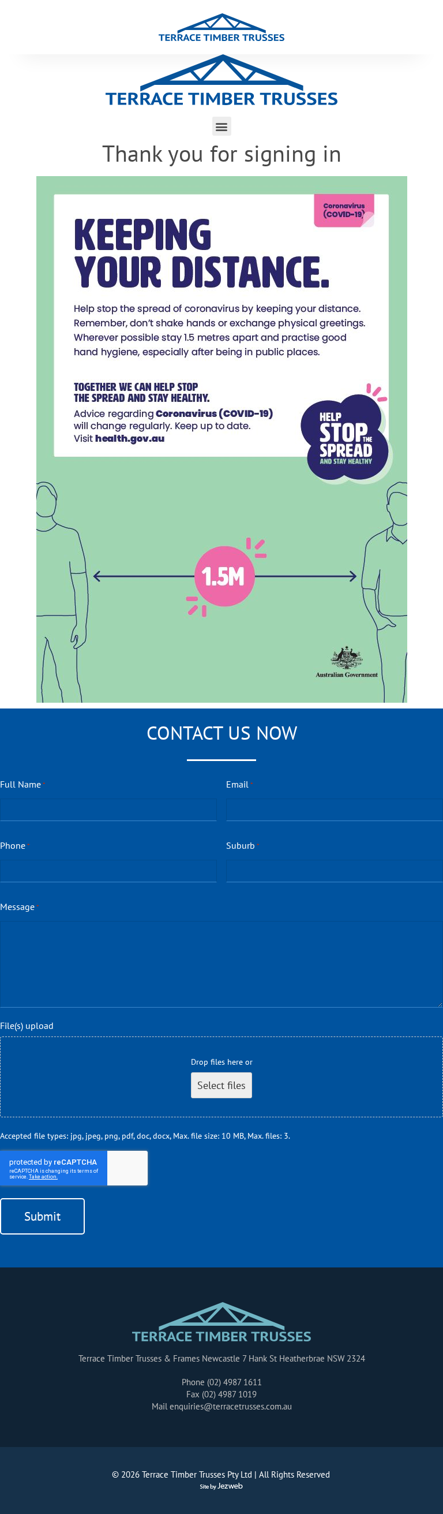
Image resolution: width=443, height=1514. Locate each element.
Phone (15, 845)
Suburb (243, 845)
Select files (221, 1085)
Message (19, 906)
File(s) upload (27, 1025)
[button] (221, 126)
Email (239, 784)
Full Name (23, 784)
